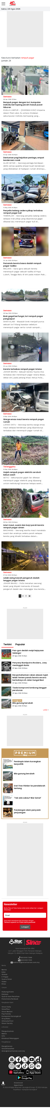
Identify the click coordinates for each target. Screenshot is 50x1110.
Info (3, 1036)
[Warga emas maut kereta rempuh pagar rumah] (25, 397)
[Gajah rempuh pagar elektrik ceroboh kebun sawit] (25, 450)
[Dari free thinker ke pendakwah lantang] (8, 788)
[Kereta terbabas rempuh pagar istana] (25, 347)
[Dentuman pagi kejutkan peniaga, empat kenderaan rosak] (25, 135)
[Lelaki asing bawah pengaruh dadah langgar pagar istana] (25, 556)
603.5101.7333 (26, 960)
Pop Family (6, 1014)
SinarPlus (6, 1009)
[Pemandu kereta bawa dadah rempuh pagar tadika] (25, 241)
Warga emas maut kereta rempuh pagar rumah (23, 420)
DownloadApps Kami (18, 1084)
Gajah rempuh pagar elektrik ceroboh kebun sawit (22, 473)
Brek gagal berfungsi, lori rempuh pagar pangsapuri (23, 317)
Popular (20, 644)
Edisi (3, 972)
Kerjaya (5, 994)
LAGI (45, 710)
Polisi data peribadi (27, 922)
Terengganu (9, 466)
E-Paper (5, 977)
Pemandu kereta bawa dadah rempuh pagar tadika (22, 264)
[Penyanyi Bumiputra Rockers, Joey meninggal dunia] (6, 666)
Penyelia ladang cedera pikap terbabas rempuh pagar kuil (23, 212)
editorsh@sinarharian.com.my (26, 962)
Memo (4, 1033)
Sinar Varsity (7, 1023)
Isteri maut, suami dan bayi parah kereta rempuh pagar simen (23, 526)
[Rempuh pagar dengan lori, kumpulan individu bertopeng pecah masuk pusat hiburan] (25, 80)
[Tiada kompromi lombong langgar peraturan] (6, 691)
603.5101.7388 (26, 957)
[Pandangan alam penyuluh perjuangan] (8, 812)
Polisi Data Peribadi (10, 999)
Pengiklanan (7, 1046)
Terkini (7, 644)
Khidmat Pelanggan (10, 1038)
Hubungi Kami (8, 992)
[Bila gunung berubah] (6, 704)
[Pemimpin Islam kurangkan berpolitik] (8, 764)
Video (4, 981)
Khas (4, 984)
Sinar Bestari (7, 1011)
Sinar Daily (6, 1007)
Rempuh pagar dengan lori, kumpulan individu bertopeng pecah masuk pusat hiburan (22, 105)
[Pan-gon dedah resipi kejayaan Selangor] (6, 654)
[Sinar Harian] (12, 3)
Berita (4, 970)
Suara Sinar (7, 979)
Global (4, 974)
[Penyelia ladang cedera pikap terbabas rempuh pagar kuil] (25, 188)
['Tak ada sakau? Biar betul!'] (8, 800)
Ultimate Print (7, 1021)
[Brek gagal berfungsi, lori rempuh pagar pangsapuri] (25, 294)
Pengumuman (8, 1031)
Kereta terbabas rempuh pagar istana (22, 369)
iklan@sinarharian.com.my (13, 1051)
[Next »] (29, 596)
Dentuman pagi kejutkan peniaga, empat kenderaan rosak (23, 159)
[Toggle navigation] (3, 3)
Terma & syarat (10, 922)
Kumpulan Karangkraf (11, 1016)
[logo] (16, 942)
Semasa (7, 96)
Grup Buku (6, 1018)
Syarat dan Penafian (11, 996)
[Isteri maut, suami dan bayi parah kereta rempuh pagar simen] (25, 503)
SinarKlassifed (8, 1048)
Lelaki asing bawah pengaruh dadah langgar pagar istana (21, 579)
